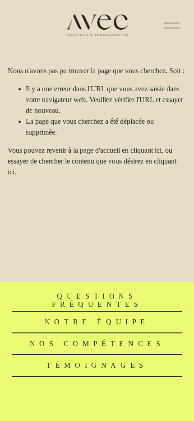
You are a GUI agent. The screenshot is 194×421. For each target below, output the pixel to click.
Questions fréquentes (97, 300)
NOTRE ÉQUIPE (97, 322)
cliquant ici (146, 150)
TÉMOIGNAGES (97, 365)
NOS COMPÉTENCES (97, 343)
